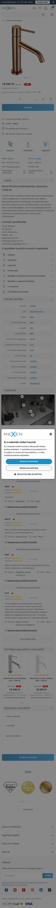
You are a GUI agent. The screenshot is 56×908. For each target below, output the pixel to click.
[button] (28, 474)
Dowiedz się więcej (37, 455)
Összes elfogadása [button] (29, 462)
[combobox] (50, 434)
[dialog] (28, 454)
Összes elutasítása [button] (29, 468)
